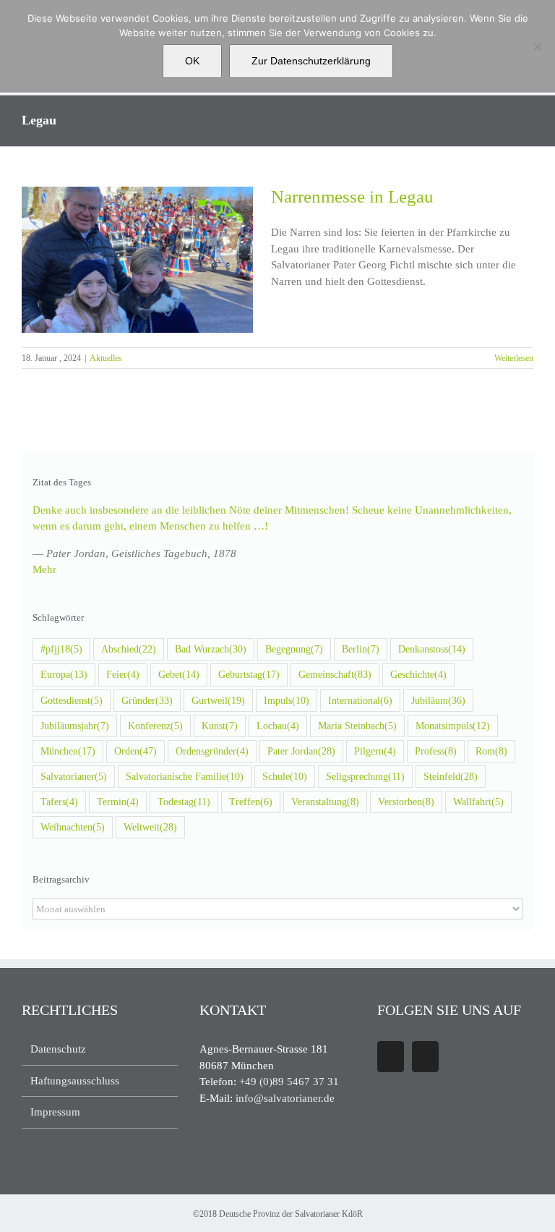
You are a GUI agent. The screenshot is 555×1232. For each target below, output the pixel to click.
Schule (284, 776)
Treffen (250, 801)
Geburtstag (249, 674)
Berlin (360, 649)
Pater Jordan (301, 751)
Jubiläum (438, 700)
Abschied (128, 649)
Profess (436, 751)
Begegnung (294, 649)
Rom (491, 751)
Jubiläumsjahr (74, 726)
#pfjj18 (61, 649)
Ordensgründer (212, 751)
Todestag (184, 801)
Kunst (220, 726)
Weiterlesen (513, 358)
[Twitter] (425, 1056)
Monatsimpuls (453, 726)
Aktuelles (106, 358)
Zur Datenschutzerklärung (311, 61)
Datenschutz (58, 1049)
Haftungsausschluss (74, 1081)
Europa (63, 674)
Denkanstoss (431, 649)
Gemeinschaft (334, 674)
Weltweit (150, 827)
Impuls (286, 700)
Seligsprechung (365, 776)
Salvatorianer (73, 776)
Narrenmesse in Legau (352, 196)
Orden (135, 751)
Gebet (178, 674)
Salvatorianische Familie (185, 776)
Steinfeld (450, 776)
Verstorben (406, 801)
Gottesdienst (71, 700)
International (360, 700)
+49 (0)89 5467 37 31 (289, 1081)
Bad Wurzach (210, 649)
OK (192, 61)
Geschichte (418, 674)
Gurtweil (218, 700)
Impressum (55, 1112)
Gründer (147, 700)
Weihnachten (72, 827)
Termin (118, 801)
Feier (122, 674)
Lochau (278, 726)
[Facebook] (390, 1056)
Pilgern (375, 751)
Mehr (44, 569)
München (67, 751)
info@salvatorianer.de (285, 1098)
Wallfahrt (478, 801)
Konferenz (155, 726)
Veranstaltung (325, 801)
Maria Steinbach (357, 726)
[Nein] (537, 46)
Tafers (59, 801)
